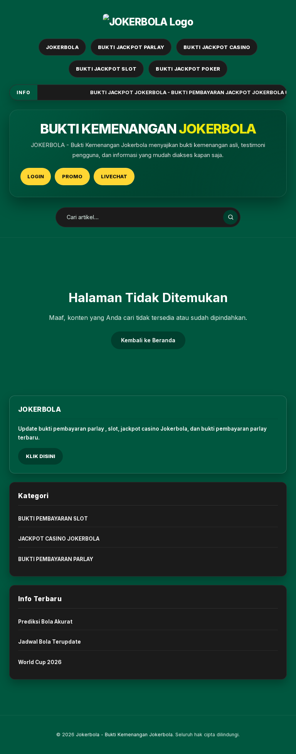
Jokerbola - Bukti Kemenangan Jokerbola (124, 734)
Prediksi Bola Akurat (45, 622)
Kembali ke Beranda (148, 340)
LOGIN (35, 176)
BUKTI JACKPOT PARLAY (131, 47)
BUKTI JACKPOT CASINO (216, 47)
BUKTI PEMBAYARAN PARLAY (55, 559)
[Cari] (230, 217)
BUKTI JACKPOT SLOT (106, 69)
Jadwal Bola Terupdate (49, 642)
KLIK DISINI (40, 456)
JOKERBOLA (62, 47)
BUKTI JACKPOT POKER (188, 69)
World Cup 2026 (40, 662)
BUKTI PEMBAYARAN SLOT (53, 519)
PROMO (72, 176)
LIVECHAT (114, 176)
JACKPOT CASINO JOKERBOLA (58, 539)
